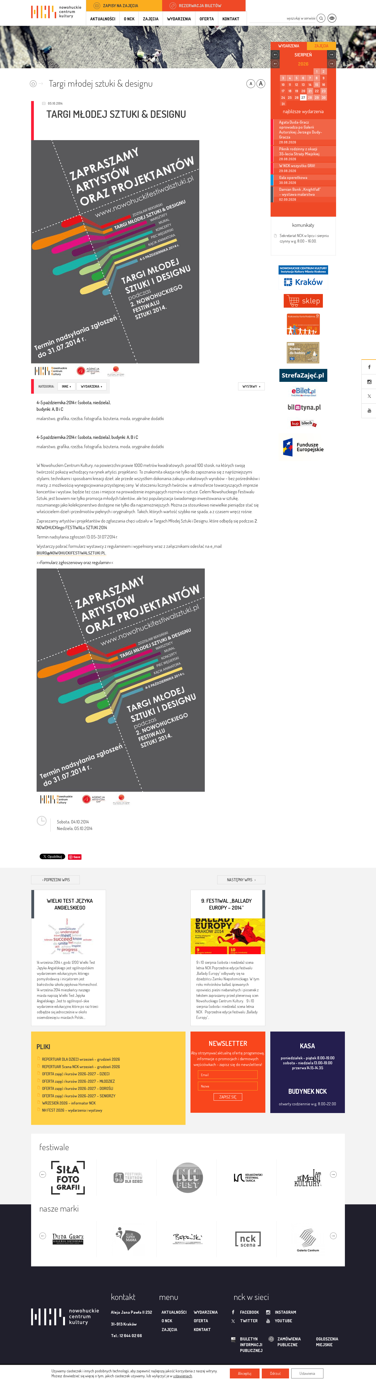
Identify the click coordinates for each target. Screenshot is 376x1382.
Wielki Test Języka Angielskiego (70, 903)
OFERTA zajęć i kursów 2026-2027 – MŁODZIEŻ (78, 1081)
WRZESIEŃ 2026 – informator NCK (69, 1103)
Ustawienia (307, 1373)
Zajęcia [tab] (321, 45)
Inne (66, 386)
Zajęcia (151, 18)
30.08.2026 (287, 183)
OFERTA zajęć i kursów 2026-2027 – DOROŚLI (77, 1088)
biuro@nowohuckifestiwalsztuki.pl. (71, 553)
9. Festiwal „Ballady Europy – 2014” (226, 903)
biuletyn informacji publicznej (246, 1344)
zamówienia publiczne (271, 1342)
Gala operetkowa (293, 177)
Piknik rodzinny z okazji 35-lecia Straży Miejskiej (299, 151)
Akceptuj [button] (244, 1373)
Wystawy (251, 386)
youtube (283, 1320)
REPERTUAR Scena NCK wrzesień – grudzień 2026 (81, 1066)
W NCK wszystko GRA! (297, 165)
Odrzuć (275, 1373)
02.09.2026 (287, 199)
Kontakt (230, 18)
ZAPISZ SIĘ (227, 1097)
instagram (285, 1312)
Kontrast (331, 18)
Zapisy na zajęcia (120, 5)
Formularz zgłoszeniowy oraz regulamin (75, 562)
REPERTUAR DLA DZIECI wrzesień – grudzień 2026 (81, 1059)
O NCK (129, 18)
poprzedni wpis (56, 879)
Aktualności (102, 18)
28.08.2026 (287, 142)
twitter (249, 1320)
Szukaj (320, 18)
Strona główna (37, 82)
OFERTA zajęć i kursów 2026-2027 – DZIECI (76, 1073)
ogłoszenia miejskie (316, 1341)
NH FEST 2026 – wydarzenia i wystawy (72, 1110)
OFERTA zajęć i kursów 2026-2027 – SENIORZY (78, 1095)
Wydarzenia (179, 18)
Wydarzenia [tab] (288, 45)
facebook (249, 1312)
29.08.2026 (287, 171)
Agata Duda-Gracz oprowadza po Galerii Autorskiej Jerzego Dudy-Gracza (300, 129)
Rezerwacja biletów (200, 5)
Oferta (207, 18)
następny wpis (241, 879)
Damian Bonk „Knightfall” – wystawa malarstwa (300, 192)
